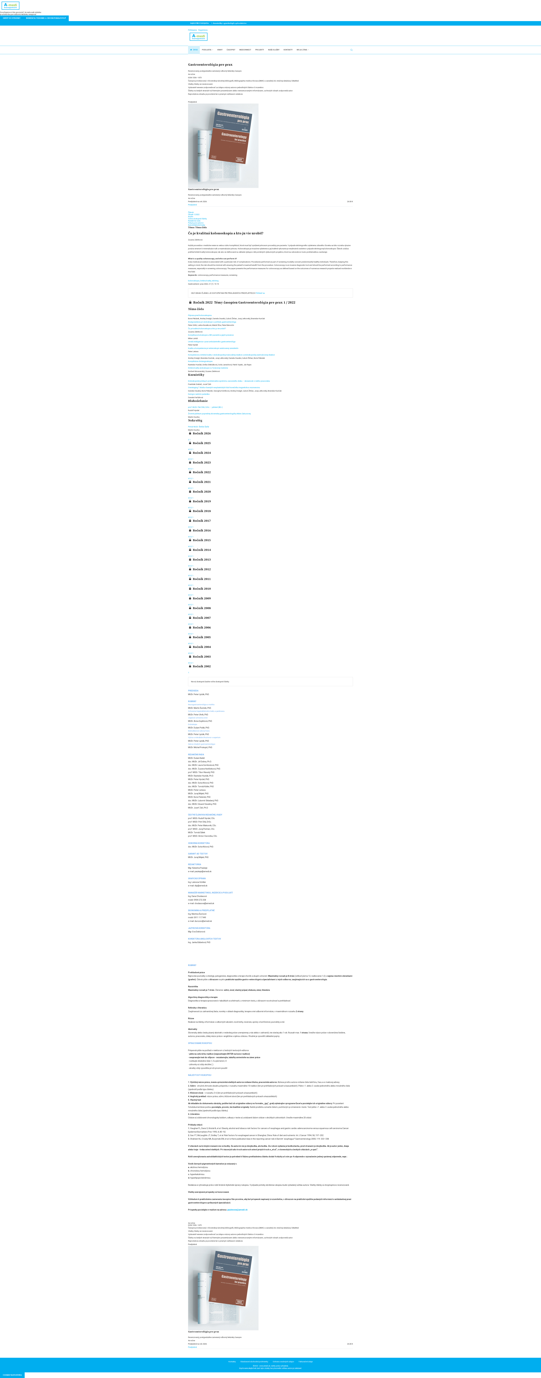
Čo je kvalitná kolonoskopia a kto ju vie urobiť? (207, 328)
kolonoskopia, (194, 281)
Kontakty (288, 50)
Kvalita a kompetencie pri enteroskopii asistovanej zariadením (213, 348)
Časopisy (231, 50)
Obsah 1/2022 (193, 214)
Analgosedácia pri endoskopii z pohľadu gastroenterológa (212, 322)
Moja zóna (302, 50)
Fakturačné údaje (306, 1362)
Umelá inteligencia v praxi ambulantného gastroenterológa (211, 342)
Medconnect (245, 50)
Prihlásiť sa (260, 293)
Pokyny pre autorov (196, 223)
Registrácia (203, 30)
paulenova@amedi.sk (237, 1210)
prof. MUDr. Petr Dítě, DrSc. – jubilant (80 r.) (205, 407)
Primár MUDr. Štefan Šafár (198, 427)
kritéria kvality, (206, 281)
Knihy (219, 50)
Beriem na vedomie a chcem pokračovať (46, 18)
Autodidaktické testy (196, 225)
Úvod (195, 50)
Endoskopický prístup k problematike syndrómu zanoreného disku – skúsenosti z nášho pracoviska (229, 381)
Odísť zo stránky (11, 18)
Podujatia (206, 50)
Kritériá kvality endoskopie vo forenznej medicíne (208, 368)
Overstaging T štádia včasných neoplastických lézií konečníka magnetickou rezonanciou (224, 387)
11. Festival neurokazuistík (222, 23)
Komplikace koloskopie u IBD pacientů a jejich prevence (211, 335)
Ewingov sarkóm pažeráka (198, 394)
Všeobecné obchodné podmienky (254, 1362)
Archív (190, 217)
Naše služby (273, 50)
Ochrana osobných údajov (283, 1362)
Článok (191, 212)
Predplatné (192, 205)
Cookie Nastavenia (12, 1375)
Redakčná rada (194, 221)
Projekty (259, 50)
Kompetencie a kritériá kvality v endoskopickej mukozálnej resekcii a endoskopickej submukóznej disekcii (231, 355)
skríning (215, 281)
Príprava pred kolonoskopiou (200, 315)
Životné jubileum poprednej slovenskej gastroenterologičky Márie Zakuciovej (219, 414)
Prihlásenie (192, 30)
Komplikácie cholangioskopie (200, 361)
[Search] (351, 50)
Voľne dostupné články (197, 219)
